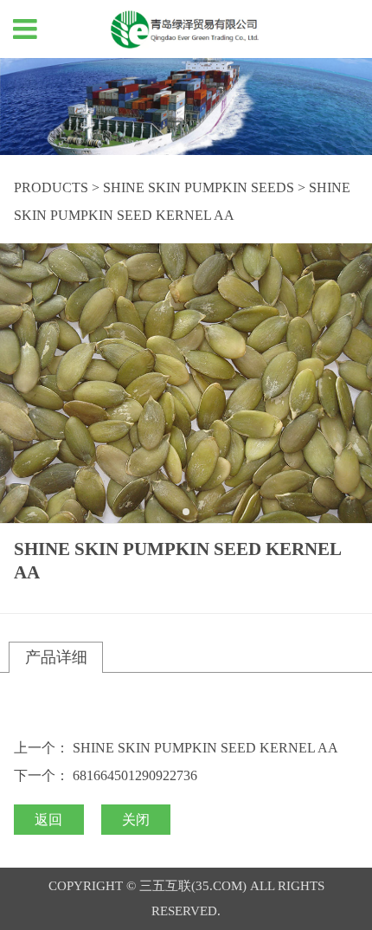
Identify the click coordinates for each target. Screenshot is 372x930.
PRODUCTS (51, 187)
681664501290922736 (135, 775)
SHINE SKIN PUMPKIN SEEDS (198, 187)
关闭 (136, 819)
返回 (48, 819)
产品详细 (56, 657)
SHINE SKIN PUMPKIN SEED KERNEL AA (205, 747)
